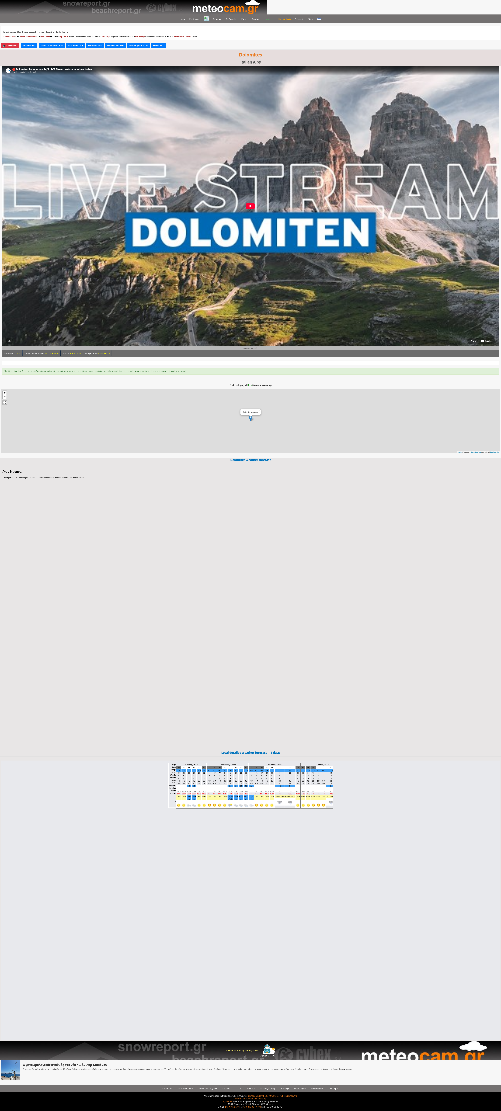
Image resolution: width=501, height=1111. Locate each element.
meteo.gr (285, 1088)
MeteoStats (167, 1088)
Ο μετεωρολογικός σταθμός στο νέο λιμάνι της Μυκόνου (65, 1064)
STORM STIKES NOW (231, 1088)
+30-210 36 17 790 (252, 1106)
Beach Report (317, 1088)
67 (29, 36)
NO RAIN (49, 36)
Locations (269, 19)
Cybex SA (227, 1101)
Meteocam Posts (185, 1088)
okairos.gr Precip (268, 1088)
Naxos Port (158, 45)
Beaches (255, 19)
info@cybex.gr (231, 1106)
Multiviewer (194, 19)
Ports (243, 19)
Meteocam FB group (207, 1088)
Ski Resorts (231, 19)
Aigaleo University (120, 36)
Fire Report (334, 1088)
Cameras (217, 19)
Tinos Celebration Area (80, 36)
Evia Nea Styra (75, 45)
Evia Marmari (29, 45)
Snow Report (300, 1088)
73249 (181, 36)
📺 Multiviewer (10, 45)
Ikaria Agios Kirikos (138, 45)
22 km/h (79, 36)
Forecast (299, 19)
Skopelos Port (95, 45)
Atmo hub (251, 1088)
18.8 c (152, 36)
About (310, 19)
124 (11, 36)
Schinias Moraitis (115, 45)
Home (182, 19)
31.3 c (117, 36)
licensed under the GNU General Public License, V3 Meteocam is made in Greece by (266, 1097)
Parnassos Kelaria (154, 36)
